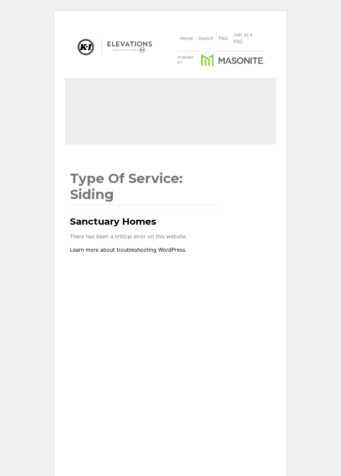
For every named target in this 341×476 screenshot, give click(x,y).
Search (205, 38)
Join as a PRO (242, 38)
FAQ (223, 38)
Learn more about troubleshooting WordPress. (128, 249)
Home (186, 38)
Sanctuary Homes (113, 221)
